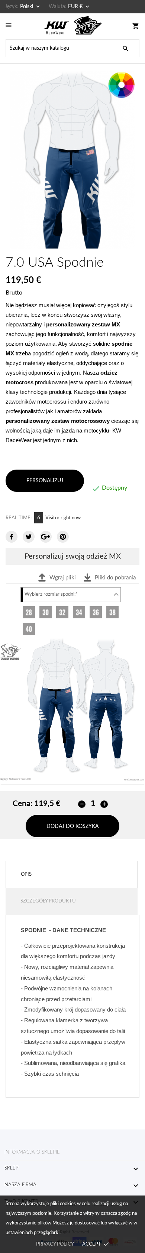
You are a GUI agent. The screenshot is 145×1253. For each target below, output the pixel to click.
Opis (26, 874)
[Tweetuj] (29, 537)
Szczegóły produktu (48, 901)
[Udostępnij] (11, 537)
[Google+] (46, 537)
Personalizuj (44, 480)
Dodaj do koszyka (72, 826)
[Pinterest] (63, 537)
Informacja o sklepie (32, 1152)
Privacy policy (55, 1244)
